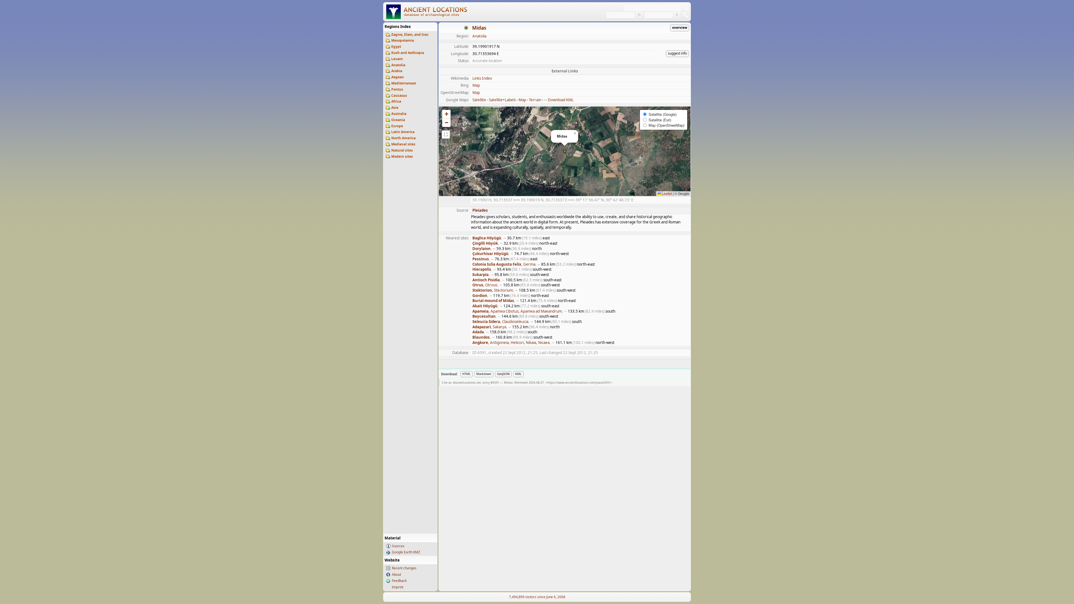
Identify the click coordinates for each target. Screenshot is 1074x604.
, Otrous (484, 284)
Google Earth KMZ (406, 552)
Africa (396, 101)
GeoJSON (503, 374)
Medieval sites (403, 144)
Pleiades (480, 210)
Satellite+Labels (502, 99)
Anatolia (398, 65)
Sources (398, 546)
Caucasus (399, 95)
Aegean (397, 77)
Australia (398, 113)
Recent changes (404, 568)
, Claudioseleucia (500, 321)
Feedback (399, 580)
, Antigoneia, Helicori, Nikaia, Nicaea (511, 342)
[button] (564, 151)
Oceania (398, 119)
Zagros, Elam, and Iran (409, 34)
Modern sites (402, 156)
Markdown (483, 374)
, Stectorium (492, 290)
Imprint (397, 587)
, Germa (503, 264)
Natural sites (402, 150)
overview (679, 27)
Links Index (482, 78)
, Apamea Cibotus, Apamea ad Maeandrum (517, 311)
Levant (397, 58)
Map (476, 85)
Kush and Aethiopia (407, 52)
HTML (466, 374)
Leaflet (666, 193)
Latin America (402, 131)
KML (518, 374)
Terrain (535, 99)
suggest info (677, 53)
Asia (394, 107)
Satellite (479, 99)
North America (403, 138)
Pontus (397, 89)
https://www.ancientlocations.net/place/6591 (579, 382)
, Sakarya (489, 326)
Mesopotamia (402, 40)
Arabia (396, 71)
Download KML (561, 99)
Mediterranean (403, 83)
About (396, 574)
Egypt (396, 46)
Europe (397, 126)
